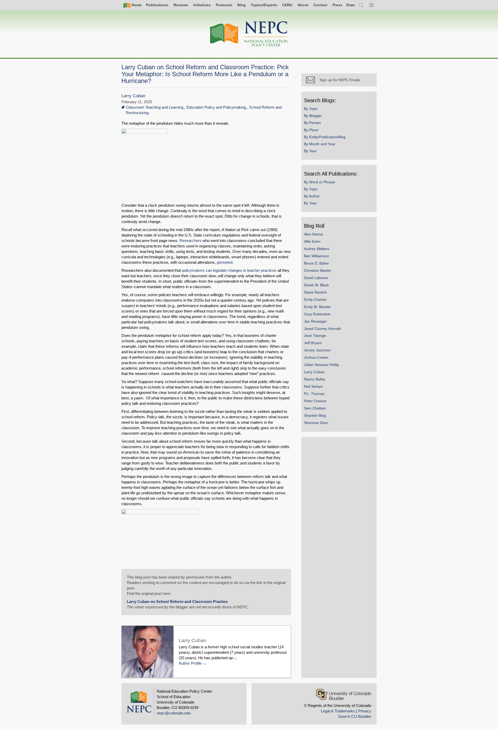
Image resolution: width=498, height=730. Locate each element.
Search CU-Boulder (354, 716)
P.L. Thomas (314, 394)
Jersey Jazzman (317, 350)
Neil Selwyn (313, 386)
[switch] (350, 5)
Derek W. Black (316, 285)
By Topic (311, 109)
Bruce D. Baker (316, 263)
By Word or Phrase (319, 182)
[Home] (249, 34)
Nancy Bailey (314, 379)
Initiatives (202, 5)
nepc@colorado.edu (174, 713)
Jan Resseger (315, 321)
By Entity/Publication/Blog (324, 137)
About (303, 5)
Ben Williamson (316, 256)
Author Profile (190, 663)
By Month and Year (319, 144)
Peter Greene (315, 401)
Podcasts (224, 5)
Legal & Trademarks (338, 711)
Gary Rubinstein (317, 314)
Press (337, 5)
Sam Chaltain (315, 408)
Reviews (181, 5)
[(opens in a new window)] (144, 200)
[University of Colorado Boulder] (343, 694)
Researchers (190, 240)
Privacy (364, 711)
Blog (241, 5)
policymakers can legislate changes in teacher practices (229, 270)
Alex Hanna (313, 234)
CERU (287, 5)
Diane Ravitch (315, 292)
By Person (312, 123)
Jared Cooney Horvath (322, 328)
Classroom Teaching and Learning (154, 107)
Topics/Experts (264, 5)
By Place (311, 130)
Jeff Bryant (313, 343)
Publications (157, 5)
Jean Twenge (315, 335)
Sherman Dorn (316, 423)
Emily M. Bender (317, 307)
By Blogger (313, 116)
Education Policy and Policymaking (216, 107)
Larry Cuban (133, 95)
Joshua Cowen (316, 357)
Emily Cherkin (315, 299)
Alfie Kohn (312, 241)
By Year (310, 151)
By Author (312, 196)
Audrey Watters (316, 249)
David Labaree (316, 278)
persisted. (224, 262)
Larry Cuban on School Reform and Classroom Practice (177, 601)
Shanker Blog (315, 415)
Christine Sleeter (317, 270)
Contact (320, 5)
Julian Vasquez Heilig (321, 365)
